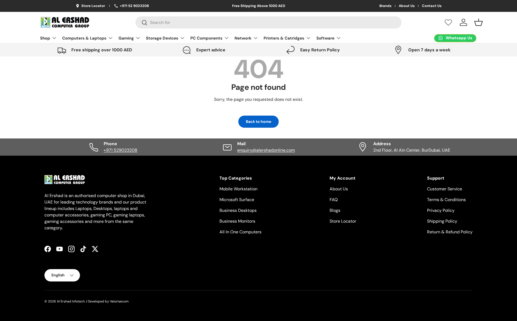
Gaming (126, 38)
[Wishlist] (448, 22)
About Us (407, 6)
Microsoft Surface (236, 199)
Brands (385, 6)
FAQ (334, 199)
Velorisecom (119, 301)
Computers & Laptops (84, 38)
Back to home (258, 121)
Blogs (335, 210)
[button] (478, 22)
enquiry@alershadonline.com (266, 150)
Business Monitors (237, 221)
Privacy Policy (441, 210)
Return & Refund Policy (450, 232)
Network (243, 38)
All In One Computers (240, 232)
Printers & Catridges (284, 38)
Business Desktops (238, 210)
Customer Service (444, 189)
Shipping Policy (442, 221)
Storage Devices (162, 38)
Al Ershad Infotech (71, 301)
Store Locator (343, 221)
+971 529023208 (120, 150)
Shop (45, 38)
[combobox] (268, 22)
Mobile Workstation (238, 189)
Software (325, 38)
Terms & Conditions (446, 199)
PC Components (206, 38)
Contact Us (432, 6)
